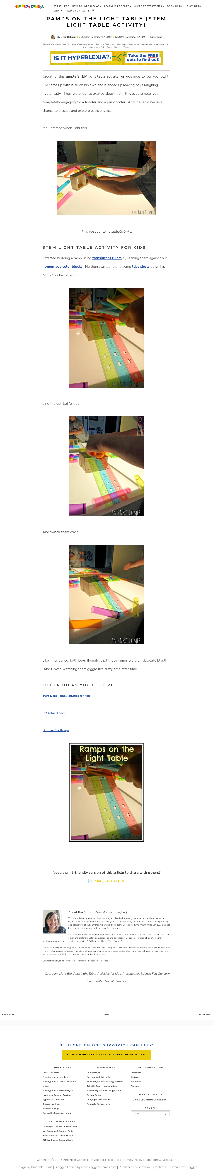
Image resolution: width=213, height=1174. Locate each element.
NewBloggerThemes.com (98, 1167)
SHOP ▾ (58, 10)
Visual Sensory (115, 981)
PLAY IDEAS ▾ (195, 6)
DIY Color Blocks (54, 713)
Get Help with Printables (99, 1077)
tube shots (141, 266)
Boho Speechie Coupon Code (58, 1135)
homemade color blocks (62, 266)
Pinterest (81, 960)
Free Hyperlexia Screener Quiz (58, 1090)
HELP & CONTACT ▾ (77, 10)
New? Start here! (51, 1073)
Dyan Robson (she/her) (111, 912)
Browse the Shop (51, 1104)
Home (106, 1014)
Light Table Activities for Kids (101, 974)
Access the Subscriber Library (58, 1113)
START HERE (61, 6)
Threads (104, 960)
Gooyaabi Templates (152, 1167)
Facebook (93, 960)
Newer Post (8, 1014)
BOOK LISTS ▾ (175, 6)
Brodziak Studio (41, 1167)
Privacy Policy (94, 1095)
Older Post (205, 1014)
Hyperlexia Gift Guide (53, 1099)
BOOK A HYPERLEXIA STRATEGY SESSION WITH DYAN (106, 1054)
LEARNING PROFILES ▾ (117, 6)
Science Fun (148, 974)
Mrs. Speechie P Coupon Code (58, 1131)
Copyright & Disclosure (98, 1099)
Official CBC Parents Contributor (149, 1100)
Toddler (98, 981)
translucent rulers (107, 258)
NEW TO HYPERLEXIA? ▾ (86, 6)
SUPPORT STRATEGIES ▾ (149, 6)
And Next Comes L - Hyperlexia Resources (92, 1160)
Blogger (191, 1167)
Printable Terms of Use (98, 1104)
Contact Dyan (93, 1073)
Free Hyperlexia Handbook (56, 1077)
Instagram (70, 960)
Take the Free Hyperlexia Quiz (102, 1086)
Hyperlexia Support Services (57, 1095)
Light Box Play (69, 974)
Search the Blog (51, 1108)
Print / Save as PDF (109, 881)
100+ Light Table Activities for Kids (66, 696)
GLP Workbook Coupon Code (58, 1140)
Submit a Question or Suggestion (104, 1090)
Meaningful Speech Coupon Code (60, 1126)
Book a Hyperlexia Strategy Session (105, 1081)
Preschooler (130, 974)
